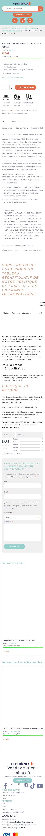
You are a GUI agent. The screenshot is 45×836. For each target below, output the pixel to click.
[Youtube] (40, 786)
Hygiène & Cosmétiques (19, 28)
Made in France (18, 121)
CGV (4, 803)
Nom (6, 481)
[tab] (7, 129)
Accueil (5, 28)
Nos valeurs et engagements (14, 792)
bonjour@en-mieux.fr (24, 822)
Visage (34, 28)
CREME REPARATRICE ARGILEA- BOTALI (19, 640)
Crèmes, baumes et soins (12, 30)
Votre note (9, 513)
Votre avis (8, 522)
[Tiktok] (33, 786)
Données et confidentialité (13, 812)
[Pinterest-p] (26, 786)
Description (7, 128)
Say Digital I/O (20, 828)
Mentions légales (9, 809)
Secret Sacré (12, 731)
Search (40, 8)
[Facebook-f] (5, 786)
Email (6, 492)
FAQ (4, 798)
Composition (22, 128)
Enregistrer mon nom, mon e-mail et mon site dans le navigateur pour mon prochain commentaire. (21, 505)
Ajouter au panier (27, 87)
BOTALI (8, 50)
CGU (4, 806)
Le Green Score (9, 795)
